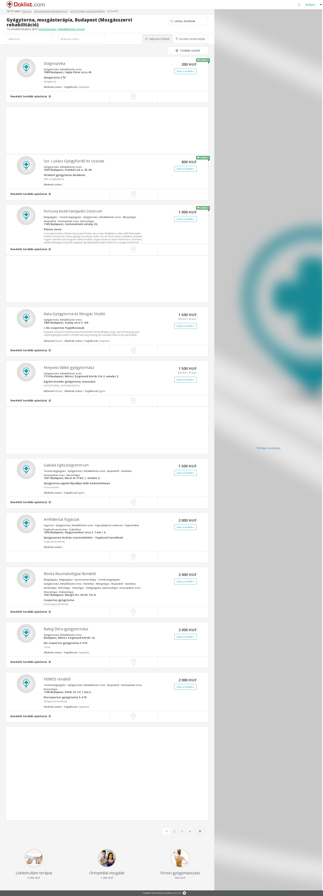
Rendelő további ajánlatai (29, 96)
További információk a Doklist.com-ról (161, 893)
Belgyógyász (66, 579)
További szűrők (190, 50)
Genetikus (126, 471)
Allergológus (129, 217)
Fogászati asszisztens (55, 529)
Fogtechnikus (132, 525)
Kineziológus (87, 221)
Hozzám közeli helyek (192, 39)
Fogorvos (49, 525)
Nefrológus (64, 587)
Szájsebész (75, 529)
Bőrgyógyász (51, 217)
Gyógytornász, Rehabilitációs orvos (61, 29)
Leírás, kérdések (184, 21)
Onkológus (78, 587)
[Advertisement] (107, 130)
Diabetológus (66, 592)
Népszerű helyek (159, 39)
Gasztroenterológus (85, 579)
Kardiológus (50, 587)
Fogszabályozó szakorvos (109, 525)
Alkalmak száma (53, 87)
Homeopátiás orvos (68, 221)
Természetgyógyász (70, 217)
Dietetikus (88, 583)
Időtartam (53, 340)
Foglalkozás (76, 87)
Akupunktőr (50, 221)
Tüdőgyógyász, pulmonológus (101, 587)
